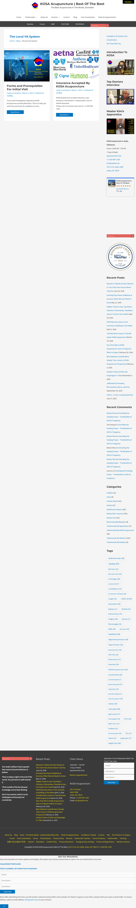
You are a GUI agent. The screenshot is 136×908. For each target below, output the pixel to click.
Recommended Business (116, 522)
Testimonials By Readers (116, 542)
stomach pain (114, 733)
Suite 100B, (74, 792)
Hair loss (124, 629)
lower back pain (115, 684)
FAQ (108, 835)
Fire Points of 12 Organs (121, 835)
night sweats (114, 714)
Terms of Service (98, 838)
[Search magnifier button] (107, 25)
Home (35, 838)
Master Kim (111, 413)
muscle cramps (115, 694)
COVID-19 (126, 599)
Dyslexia (126, 609)
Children (110, 493)
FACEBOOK (79, 24)
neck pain (114, 709)
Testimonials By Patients (116, 538)
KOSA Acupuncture (118, 669)
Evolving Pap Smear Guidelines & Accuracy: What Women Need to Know (119, 299)
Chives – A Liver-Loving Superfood (120, 395)
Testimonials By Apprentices (118, 526)
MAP (53, 24)
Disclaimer (40, 842)
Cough (112, 599)
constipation (115, 589)
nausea (112, 704)
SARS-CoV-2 (114, 724)
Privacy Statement (66, 842)
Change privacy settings (85, 842)
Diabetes (112, 609)
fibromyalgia (114, 624)
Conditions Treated (88, 835)
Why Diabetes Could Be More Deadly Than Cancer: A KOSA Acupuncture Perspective (118, 360)
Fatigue (113, 619)
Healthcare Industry (114, 509)
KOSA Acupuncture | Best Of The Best (72, 4)
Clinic (109, 497)
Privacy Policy (58, 838)
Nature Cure (111, 518)
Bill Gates (113, 569)
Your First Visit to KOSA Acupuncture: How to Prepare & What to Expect (119, 349)
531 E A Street (75, 789)
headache (114, 634)
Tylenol (112, 738)
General (110, 505)
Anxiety (114, 563)
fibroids (126, 619)
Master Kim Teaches (82, 838)
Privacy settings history (105, 842)
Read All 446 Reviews (122, 189)
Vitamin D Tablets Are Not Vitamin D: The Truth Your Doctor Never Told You (120, 287)
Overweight (114, 719)
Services (69, 838)
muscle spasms (115, 699)
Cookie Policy (51, 842)
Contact (101, 835)
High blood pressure (118, 639)
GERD (112, 629)
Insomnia (113, 664)
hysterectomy (115, 650)
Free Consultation (24, 838)
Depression (114, 604)
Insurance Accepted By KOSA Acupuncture (73, 84)
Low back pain (114, 680)
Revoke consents (123, 842)
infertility (113, 655)
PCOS (127, 719)
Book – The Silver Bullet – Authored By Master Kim (39, 835)
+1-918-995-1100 (113, 159)
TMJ (128, 733)
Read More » (15, 112)
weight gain (125, 738)
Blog (16, 835)
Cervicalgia (114, 579)
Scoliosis (113, 728)
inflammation (114, 659)
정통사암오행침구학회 (16, 842)
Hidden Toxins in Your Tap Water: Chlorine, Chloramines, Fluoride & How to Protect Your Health (120, 310)
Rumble (30, 24)
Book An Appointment (78, 775)
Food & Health (112, 501)
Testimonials (112, 838)
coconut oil (113, 584)
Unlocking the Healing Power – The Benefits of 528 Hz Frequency (119, 417)
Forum (42, 24)
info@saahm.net (113, 163)
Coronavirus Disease (117, 594)
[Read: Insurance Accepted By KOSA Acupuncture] (76, 64)
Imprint (31, 842)
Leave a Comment (14, 93)
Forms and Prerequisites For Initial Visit (24, 87)
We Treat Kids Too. (114, 43)
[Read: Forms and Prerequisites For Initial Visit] (27, 66)
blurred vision (115, 574)
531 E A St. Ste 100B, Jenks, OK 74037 (83, 847)
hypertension (115, 645)
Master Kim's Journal (115, 513)
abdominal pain (116, 558)
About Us (8, 835)
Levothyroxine (115, 675)
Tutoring (123, 838)
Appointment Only (114, 156)
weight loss (114, 743)
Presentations (45, 838)
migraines (113, 689)
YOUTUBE (65, 24)
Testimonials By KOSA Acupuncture (120, 530)
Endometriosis (115, 614)
